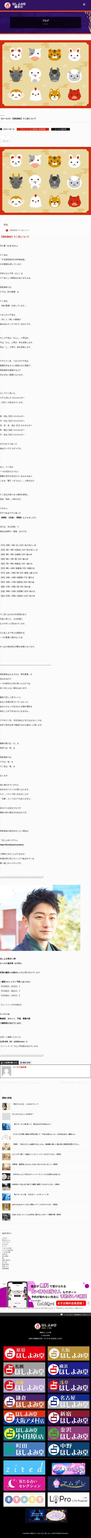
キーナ (4, 1246)
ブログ (22, 129)
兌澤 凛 (4, 1254)
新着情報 (42, 129)
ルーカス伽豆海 (32, 129)
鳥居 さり (5, 1266)
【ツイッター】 (6, 1046)
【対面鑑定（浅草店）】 (10, 995)
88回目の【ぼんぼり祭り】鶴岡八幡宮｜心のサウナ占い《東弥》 (36, 1184)
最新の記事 (26, 1062)
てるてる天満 (6, 1248)
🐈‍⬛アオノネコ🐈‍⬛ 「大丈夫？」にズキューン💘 (30, 1194)
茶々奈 (4, 1262)
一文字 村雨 (6, 1252)
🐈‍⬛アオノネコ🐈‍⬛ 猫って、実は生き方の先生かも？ (32, 1124)
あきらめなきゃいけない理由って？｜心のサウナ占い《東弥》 (35, 1204)
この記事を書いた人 (10, 1062)
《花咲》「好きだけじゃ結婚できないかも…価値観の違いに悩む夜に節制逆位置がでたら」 (46, 1144)
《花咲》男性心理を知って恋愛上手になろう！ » (75, 1082)
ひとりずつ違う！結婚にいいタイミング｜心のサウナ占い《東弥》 (37, 1154)
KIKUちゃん (6, 1240)
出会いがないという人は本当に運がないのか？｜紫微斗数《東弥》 (37, 1214)
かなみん (5, 1244)
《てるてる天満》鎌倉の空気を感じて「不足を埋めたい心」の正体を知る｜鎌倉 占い (44, 1134)
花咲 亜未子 (6, 1260)
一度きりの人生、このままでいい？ (25, 1104)
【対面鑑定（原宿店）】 (10, 986)
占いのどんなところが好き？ (23, 1114)
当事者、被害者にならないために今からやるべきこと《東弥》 (35, 1164)
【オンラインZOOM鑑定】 (11, 1005)
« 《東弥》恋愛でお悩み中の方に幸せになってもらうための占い (20, 1082)
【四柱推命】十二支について (19, 230)
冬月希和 (5, 1256)
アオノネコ (6, 1242)
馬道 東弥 (5, 1264)
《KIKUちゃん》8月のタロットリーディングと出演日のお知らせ (36, 1174)
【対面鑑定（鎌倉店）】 (10, 991)
